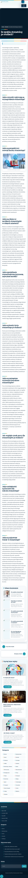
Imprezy (17, 763)
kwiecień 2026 (4, 818)
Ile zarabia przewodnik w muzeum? (17, 622)
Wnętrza (17, 791)
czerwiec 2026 (4, 813)
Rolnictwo (6, 778)
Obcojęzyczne (6, 772)
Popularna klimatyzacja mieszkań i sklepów (12, 854)
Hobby (5, 763)
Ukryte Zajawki (7, 788)
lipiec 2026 (4, 810)
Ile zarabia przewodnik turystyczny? (17, 611)
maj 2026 (3, 815)
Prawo (5, 775)
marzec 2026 (4, 820)
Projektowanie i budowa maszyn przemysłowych (14, 856)
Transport (6, 785)
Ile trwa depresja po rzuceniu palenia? (16, 632)
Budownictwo (18, 754)
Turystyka (18, 785)
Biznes (5, 754)
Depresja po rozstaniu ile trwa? (16, 601)
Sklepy (17, 778)
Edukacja (6, 760)
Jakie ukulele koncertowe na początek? (12, 849)
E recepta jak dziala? (8, 677)
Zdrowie (6, 26)
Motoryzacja (6, 769)
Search (24, 866)
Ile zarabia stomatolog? (17, 592)
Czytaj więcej (7, 686)
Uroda (17, 788)
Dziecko (17, 757)
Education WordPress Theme (14, 872)
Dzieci (5, 757)
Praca (17, 772)
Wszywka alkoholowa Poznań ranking (11, 851)
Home (3, 26)
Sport (5, 781)
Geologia (18, 760)
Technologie (18, 781)
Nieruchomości (19, 769)
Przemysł (18, 775)
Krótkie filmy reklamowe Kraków (10, 846)
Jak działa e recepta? (9, 733)
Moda (17, 766)
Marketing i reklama (8, 766)
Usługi (5, 791)
